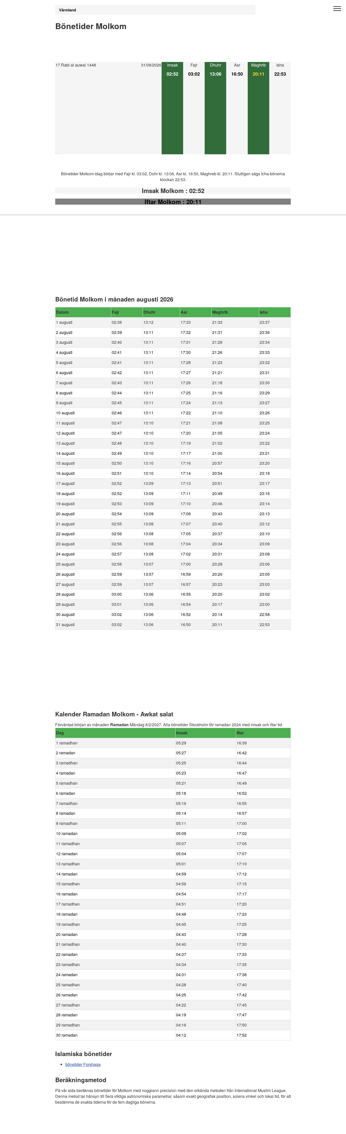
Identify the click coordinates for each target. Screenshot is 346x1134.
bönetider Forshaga (83, 1064)
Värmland (67, 10)
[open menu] (337, 8)
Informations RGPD (72, 1127)
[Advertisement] (108, 111)
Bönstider (85, 1116)
